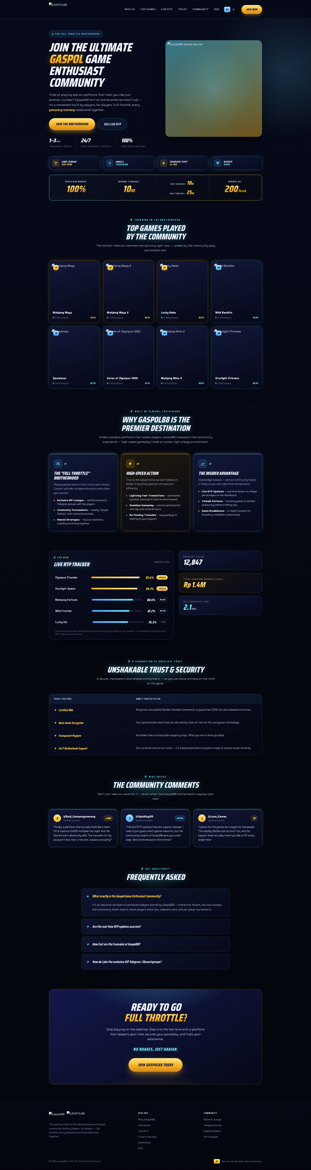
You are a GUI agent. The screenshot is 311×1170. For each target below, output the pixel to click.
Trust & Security (147, 1137)
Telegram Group (213, 1125)
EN (227, 9)
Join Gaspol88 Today (155, 1065)
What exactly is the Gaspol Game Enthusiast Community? (123, 896)
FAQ (216, 9)
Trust (182, 9)
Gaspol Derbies (212, 1131)
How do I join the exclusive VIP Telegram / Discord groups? (123, 961)
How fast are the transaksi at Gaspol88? (112, 944)
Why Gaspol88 (146, 1119)
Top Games (148, 9)
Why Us (130, 9)
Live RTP (166, 9)
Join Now (251, 9)
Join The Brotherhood (72, 124)
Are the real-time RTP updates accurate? (113, 926)
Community (201, 9)
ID (234, 9)
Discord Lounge (212, 1119)
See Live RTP (112, 124)
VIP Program (211, 1137)
